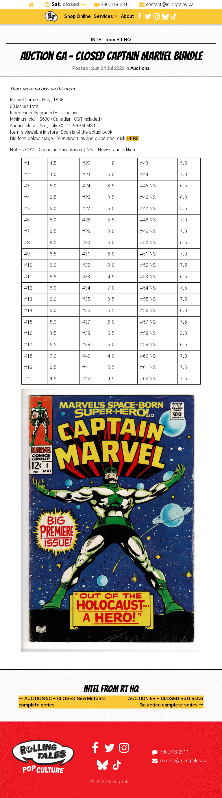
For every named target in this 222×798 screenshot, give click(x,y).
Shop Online (77, 16)
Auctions (140, 68)
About (127, 16)
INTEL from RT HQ (111, 40)
